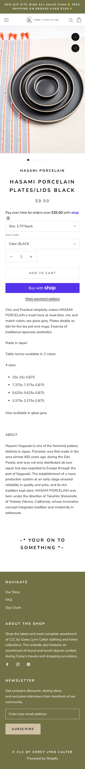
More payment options (42, 298)
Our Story (12, 592)
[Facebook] (7, 664)
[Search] (71, 20)
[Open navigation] (6, 19)
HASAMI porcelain (42, 170)
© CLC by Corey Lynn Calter (42, 752)
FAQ (8, 599)
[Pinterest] (28, 664)
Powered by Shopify (42, 758)
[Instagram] (17, 664)
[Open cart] (79, 20)
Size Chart (12, 235)
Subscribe (23, 729)
